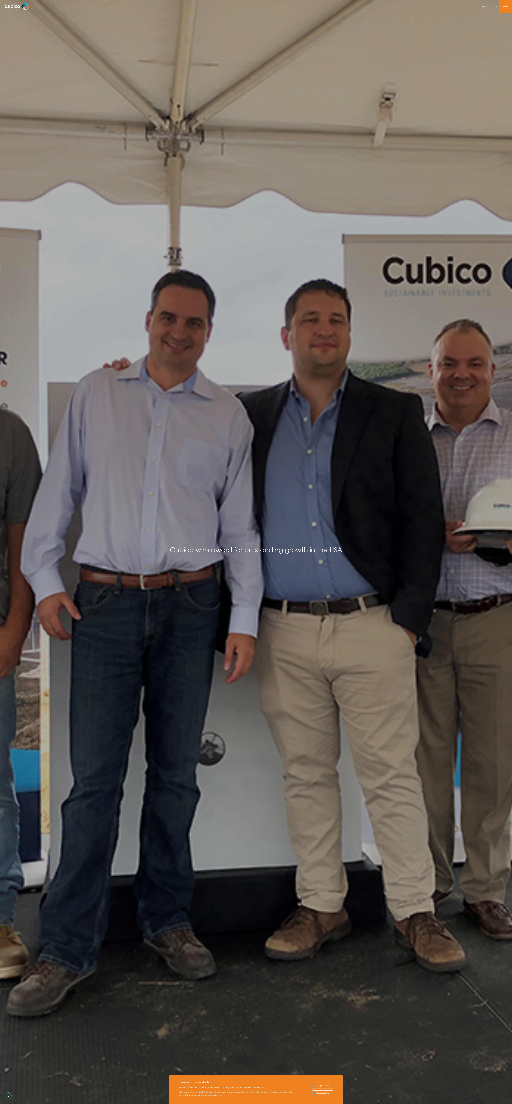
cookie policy (259, 1088)
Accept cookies (322, 1086)
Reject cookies (322, 1093)
